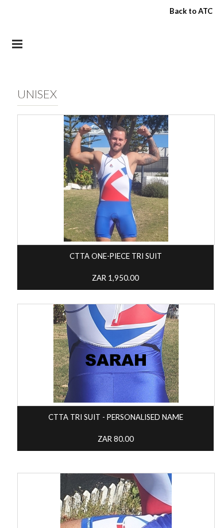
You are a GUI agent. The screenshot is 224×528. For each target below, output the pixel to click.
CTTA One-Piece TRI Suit (115, 256)
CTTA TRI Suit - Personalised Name (115, 417)
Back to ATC (191, 11)
